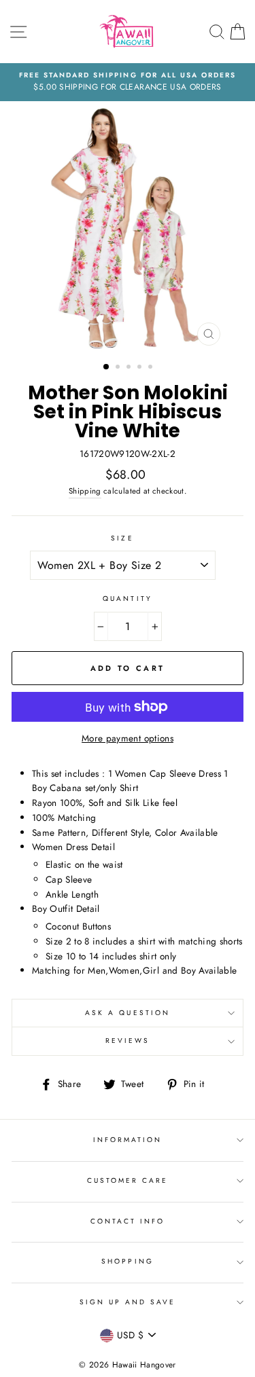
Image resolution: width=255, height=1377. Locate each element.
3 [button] (129, 368)
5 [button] (151, 368)
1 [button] (106, 367)
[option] (127, 82)
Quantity (127, 598)
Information (128, 1140)
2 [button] (119, 368)
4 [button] (140, 368)
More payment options (127, 738)
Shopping (127, 1261)
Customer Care (128, 1180)
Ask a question (127, 1013)
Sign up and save (128, 1302)
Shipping (85, 490)
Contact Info (127, 1221)
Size (122, 538)
